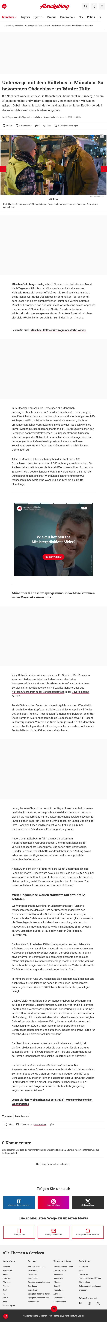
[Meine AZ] (102, 6)
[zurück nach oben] (54, 1310)
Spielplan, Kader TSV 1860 (39, 1298)
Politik (91, 17)
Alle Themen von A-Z (36, 1266)
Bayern (25, 17)
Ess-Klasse (32, 1286)
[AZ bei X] (98, 1303)
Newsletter (32, 1270)
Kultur (5, 1298)
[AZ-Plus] (4, 6)
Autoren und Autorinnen (63, 1266)
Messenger (32, 1274)
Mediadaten (59, 1290)
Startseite (9, 26)
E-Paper (57, 1282)
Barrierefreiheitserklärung (90, 1278)
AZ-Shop (57, 1294)
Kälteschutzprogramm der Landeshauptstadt (38, 691)
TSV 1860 (7, 1282)
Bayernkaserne (80, 691)
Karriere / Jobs (60, 1270)
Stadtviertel (7, 1270)
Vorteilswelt (33, 1290)
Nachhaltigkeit (9, 1306)
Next (104, 169)
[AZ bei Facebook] (80, 1303)
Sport (37, 17)
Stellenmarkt (33, 1302)
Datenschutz (84, 1274)
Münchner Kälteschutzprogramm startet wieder (58, 330)
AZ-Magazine (59, 1298)
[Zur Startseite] (55, 9)
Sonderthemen (60, 1302)
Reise (5, 1302)
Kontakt (57, 1286)
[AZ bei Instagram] (89, 1303)
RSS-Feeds (32, 1278)
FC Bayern (7, 1278)
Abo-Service (59, 1278)
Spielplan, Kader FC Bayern (39, 1294)
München (8, 17)
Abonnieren (58, 1274)
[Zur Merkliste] (94, 6)
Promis (51, 17)
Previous (3, 169)
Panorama (66, 17)
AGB (81, 1270)
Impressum (83, 1266)
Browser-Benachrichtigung (39, 1282)
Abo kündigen (84, 1282)
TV (81, 17)
